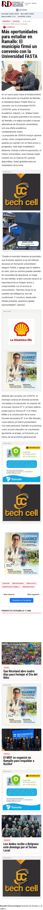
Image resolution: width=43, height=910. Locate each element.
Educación (6, 583)
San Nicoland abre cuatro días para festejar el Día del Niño (20, 674)
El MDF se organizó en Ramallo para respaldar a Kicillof (18, 761)
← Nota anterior (8, 594)
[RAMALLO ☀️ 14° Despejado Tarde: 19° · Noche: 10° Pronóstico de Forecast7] (21, 627)
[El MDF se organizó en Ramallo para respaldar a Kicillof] (21, 740)
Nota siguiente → (34, 594)
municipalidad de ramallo (11, 587)
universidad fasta (28, 587)
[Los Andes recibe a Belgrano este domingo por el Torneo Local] (21, 826)
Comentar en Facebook (21, 600)
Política (6, 754)
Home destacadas (18, 583)
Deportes (7, 840)
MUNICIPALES (6, 21)
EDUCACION (16, 21)
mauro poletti (31, 583)
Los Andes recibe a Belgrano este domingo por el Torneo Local (21, 847)
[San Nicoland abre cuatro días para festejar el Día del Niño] (21, 653)
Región (6, 667)
